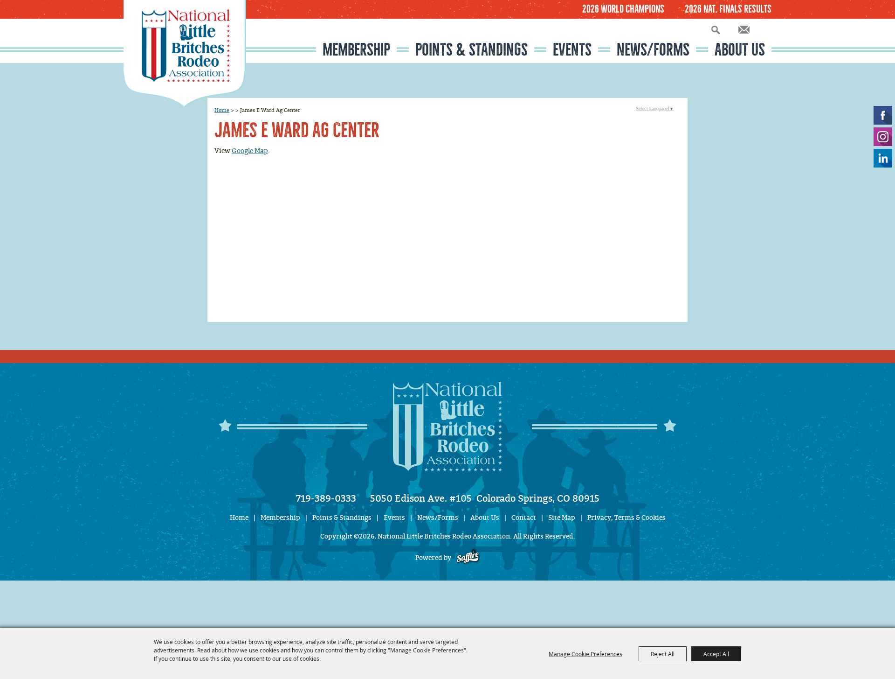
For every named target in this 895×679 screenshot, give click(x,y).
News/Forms (653, 50)
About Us (740, 50)
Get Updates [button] (744, 29)
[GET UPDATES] (744, 30)
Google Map (250, 151)
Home (221, 110)
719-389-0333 (326, 498)
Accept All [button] (716, 654)
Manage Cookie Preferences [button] (585, 654)
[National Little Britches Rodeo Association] (185, 53)
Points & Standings (471, 50)
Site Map (561, 518)
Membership (356, 50)
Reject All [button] (663, 654)
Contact (523, 518)
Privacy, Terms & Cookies (626, 518)
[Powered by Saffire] (467, 558)
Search (715, 29)
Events (572, 50)
